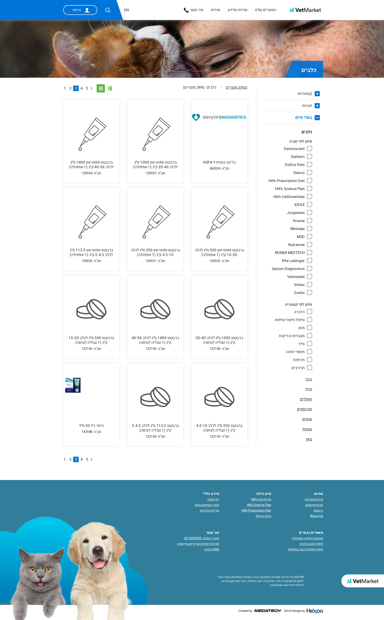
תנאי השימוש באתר (206, 505)
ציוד (301, 344)
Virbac (299, 285)
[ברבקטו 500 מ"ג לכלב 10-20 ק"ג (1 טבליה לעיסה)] (91, 310)
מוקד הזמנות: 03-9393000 (201, 538)
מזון (301, 328)
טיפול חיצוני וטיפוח (290, 320)
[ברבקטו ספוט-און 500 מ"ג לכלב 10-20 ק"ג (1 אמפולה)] (219, 222)
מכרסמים (304, 409)
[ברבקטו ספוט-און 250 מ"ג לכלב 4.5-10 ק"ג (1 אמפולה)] (155, 222)
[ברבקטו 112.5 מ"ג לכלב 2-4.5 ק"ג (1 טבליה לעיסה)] (155, 398)
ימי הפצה (213, 499)
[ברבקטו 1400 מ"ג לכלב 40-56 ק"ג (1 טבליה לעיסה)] (155, 310)
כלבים (307, 132)
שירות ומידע (237, 10)
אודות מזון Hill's (261, 499)
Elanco (299, 173)
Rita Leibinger (293, 261)
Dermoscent (294, 149)
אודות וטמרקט (314, 499)
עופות (307, 429)
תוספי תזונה (295, 352)
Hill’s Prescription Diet (256, 510)
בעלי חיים (303, 117)
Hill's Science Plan (290, 189)
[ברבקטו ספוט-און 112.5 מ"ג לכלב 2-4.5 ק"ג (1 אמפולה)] (91, 222)
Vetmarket (296, 277)
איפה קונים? (263, 516)
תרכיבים (298, 368)
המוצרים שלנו (265, 10)
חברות (307, 105)
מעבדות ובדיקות (292, 336)
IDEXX (299, 205)
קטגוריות (305, 93)
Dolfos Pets (295, 165)
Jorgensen (296, 213)
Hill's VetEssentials (289, 197)
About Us (316, 516)
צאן (309, 439)
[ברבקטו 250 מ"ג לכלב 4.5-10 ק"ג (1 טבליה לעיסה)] (219, 398)
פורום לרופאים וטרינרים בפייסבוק (198, 544)
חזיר (308, 389)
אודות (215, 10)
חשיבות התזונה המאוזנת (307, 538)
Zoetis (299, 293)
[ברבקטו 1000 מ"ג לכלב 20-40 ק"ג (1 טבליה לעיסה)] (219, 310)
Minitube (297, 229)
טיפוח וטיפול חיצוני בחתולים (305, 549)
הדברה (299, 312)
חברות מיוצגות (314, 505)
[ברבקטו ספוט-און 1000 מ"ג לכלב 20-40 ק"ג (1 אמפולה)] (155, 134)
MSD (301, 237)
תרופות (299, 360)
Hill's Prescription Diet (286, 181)
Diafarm (298, 157)
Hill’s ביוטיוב (211, 549)
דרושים (318, 510)
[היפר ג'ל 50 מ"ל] (91, 398)
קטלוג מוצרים (236, 87)
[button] (107, 10)
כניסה (76, 10)
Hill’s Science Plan (259, 505)
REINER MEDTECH (290, 253)
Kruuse (299, 221)
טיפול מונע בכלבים (311, 544)
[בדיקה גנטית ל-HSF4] (219, 117)
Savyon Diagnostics (288, 269)
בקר (308, 379)
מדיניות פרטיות (209, 510)
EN (126, 10)
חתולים (306, 399)
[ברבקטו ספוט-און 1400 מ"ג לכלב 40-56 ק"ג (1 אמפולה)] (91, 134)
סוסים (307, 419)
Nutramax (296, 245)
